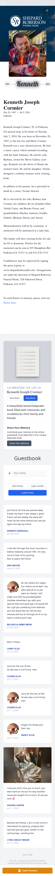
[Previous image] (6, 765)
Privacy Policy (19, 863)
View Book (14, 398)
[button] (27, 765)
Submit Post (27, 492)
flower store (10, 302)
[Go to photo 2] (28, 781)
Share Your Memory (19, 443)
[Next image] (48, 765)
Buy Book (30, 398)
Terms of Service (35, 863)
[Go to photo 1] (26, 781)
